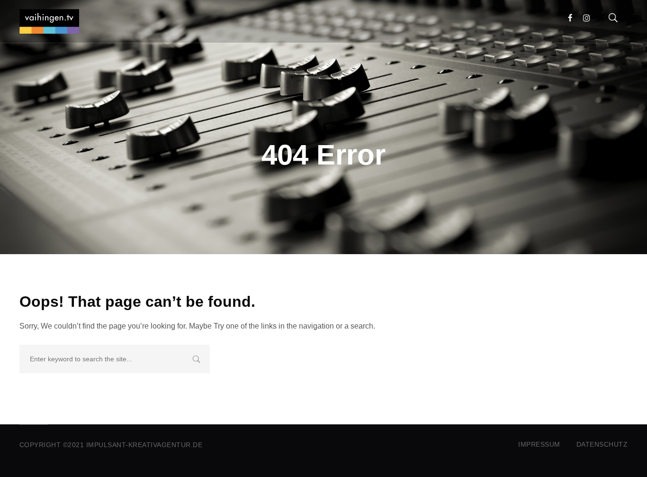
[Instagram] (586, 18)
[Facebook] (570, 18)
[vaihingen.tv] (49, 21)
